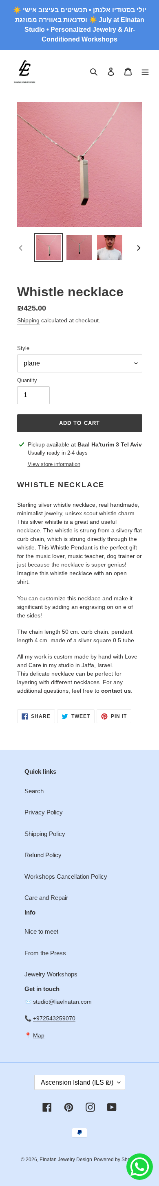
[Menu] (145, 71)
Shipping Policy (44, 833)
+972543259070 (54, 1018)
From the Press (45, 953)
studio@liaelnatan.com (62, 1001)
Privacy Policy (43, 812)
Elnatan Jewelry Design (66, 1159)
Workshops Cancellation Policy (65, 876)
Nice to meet (41, 931)
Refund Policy (43, 854)
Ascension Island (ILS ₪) (77, 1082)
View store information (54, 464)
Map (38, 1035)
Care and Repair (46, 897)
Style (23, 348)
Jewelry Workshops (50, 974)
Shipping (28, 320)
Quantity (27, 380)
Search (34, 791)
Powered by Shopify (116, 1159)
